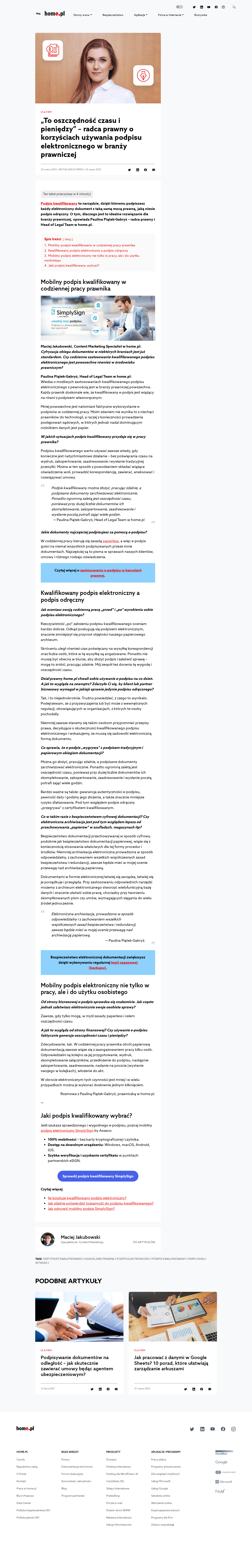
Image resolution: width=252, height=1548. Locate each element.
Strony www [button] (81, 15)
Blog (64, 1488)
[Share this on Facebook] (143, 169)
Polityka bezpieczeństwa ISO (33, 1510)
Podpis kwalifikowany (59, 203)
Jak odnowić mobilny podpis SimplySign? (81, 1208)
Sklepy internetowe (117, 1488)
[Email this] (151, 169)
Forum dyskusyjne (72, 1474)
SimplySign (196, 1259)
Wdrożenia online (161, 1503)
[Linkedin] (199, 7)
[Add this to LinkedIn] (135, 169)
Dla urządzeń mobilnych (165, 1474)
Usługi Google (159, 1488)
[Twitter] (192, 7)
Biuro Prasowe (25, 1495)
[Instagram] (221, 7)
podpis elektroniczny (133, 1259)
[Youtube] (206, 7)
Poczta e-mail (114, 1503)
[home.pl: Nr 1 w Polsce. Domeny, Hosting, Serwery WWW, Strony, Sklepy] (25, 1429)
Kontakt (21, 1481)
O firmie (21, 1474)
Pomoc (65, 1459)
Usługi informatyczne (118, 1524)
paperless (111, 541)
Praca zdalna (158, 1459)
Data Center (24, 1503)
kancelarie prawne (99, 1259)
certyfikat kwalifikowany (63, 1259)
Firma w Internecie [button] (169, 15)
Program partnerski (72, 1495)
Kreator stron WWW (118, 1510)
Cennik (21, 1459)
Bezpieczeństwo (113, 15)
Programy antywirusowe (166, 1466)
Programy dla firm (162, 1517)
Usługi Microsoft (160, 1481)
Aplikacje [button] (139, 15)
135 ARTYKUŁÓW (143, 1242)
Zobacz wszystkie (161, 1524)
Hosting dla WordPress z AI (122, 1474)
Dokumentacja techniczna (77, 1466)
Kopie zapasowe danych (165, 1510)
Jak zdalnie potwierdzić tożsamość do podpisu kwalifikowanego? (101, 1203)
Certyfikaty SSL (115, 1481)
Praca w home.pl (26, 1488)
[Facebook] (214, 7)
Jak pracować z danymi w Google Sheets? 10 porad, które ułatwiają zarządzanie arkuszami (171, 1363)
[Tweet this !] (127, 169)
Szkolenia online (160, 1495)
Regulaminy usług (27, 1466)
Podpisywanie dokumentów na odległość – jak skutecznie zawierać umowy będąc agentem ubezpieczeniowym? (77, 1365)
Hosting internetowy (118, 1466)
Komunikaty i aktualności (76, 1481)
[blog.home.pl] (50, 15)
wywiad (41, 1263)
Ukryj (68, 239)
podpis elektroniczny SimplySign (67, 1130)
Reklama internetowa (119, 1517)
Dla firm (46, 112)
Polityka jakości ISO (28, 1517)
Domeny (111, 1459)
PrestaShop (113, 1495)
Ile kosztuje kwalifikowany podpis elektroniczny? (87, 1198)
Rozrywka (200, 15)
